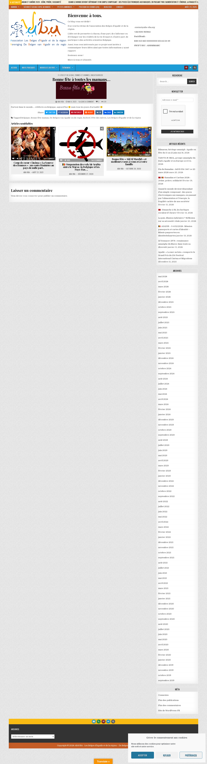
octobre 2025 (164, 307)
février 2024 (164, 409)
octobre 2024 (164, 368)
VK (100, 112)
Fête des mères (98, 118)
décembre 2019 (165, 665)
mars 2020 (163, 650)
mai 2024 (162, 394)
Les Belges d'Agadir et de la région (124, 118)
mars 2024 (163, 404)
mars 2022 (163, 527)
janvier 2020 (164, 660)
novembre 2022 (166, 486)
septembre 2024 (166, 373)
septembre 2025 (166, 312)
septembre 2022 (166, 496)
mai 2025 (162, 332)
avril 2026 (163, 281)
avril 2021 (163, 583)
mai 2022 (162, 517)
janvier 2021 (164, 598)
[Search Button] (195, 67)
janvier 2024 (164, 414)
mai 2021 (162, 578)
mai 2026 (162, 276)
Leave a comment (87, 102)
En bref (86, 118)
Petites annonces (64, 6)
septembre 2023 (166, 435)
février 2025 (164, 348)
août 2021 (163, 563)
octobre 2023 (164, 430)
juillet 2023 (163, 445)
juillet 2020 (163, 629)
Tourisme (82, 140)
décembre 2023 (166, 419)
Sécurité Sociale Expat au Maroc (37, 6)
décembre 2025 (166, 302)
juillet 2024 (163, 384)
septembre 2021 (166, 557)
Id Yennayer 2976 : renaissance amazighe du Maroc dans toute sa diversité (174, 244)
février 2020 (164, 655)
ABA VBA (61, 102)
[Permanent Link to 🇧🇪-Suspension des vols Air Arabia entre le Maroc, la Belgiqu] (81, 144)
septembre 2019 (166, 680)
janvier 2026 (164, 297)
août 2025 (163, 317)
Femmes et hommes (82, 75)
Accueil (14, 67)
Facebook (64, 112)
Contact (120, 6)
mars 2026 (163, 286)
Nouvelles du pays (47, 67)
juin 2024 (162, 389)
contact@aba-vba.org (145, 27)
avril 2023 (163, 460)
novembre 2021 (166, 547)
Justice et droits (29, 143)
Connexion (163, 695)
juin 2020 (162, 634)
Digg (109, 112)
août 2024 (163, 379)
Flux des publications (168, 700)
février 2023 (164, 471)
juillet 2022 (163, 506)
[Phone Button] (99, 721)
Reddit (90, 112)
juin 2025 (162, 327)
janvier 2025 (164, 353)
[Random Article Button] (186, 67)
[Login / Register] (190, 67)
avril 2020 (163, 644)
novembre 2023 (166, 425)
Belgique (25, 118)
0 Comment (50, 158)
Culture (50, 134)
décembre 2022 (166, 481)
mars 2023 (163, 465)
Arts (17, 134)
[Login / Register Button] (108, 721)
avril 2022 (163, 522)
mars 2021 (163, 588)
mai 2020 (162, 639)
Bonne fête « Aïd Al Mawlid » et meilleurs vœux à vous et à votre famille (129, 161)
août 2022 (163, 501)
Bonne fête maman (40, 118)
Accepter (142, 755)
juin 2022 (162, 511)
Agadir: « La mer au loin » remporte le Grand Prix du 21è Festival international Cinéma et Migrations (176, 255)
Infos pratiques (28, 67)
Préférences (191, 755)
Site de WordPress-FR (169, 710)
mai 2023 (162, 455)
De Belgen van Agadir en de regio (66, 118)
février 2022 (164, 532)
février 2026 (164, 292)
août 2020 (163, 624)
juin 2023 (162, 450)
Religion (130, 137)
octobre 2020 (165, 614)
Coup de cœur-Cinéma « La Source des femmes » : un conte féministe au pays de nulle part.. (33, 165)
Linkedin (120, 112)
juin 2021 (162, 573)
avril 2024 (163, 399)
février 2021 (164, 593)
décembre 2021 (165, 542)
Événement (66, 67)
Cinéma (39, 134)
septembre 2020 (166, 619)
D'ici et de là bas (67, 75)
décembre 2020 (166, 604)
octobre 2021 (164, 552)
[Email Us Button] (94, 721)
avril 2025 (163, 338)
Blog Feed (108, 6)
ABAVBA (14, 6)
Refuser (167, 755)
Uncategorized (97, 75)
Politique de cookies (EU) (89, 6)
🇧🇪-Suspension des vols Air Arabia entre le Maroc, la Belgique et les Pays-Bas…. (81, 167)
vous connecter (30, 196)
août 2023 (163, 440)
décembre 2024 (166, 358)
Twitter (51, 112)
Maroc (45, 143)
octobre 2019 (164, 675)
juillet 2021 (163, 568)
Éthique (44, 137)
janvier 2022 (164, 537)
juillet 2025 (163, 322)
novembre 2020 (166, 609)
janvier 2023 (164, 476)
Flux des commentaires (169, 705)
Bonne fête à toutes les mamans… (81, 79)
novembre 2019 (166, 670)
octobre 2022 (164, 491)
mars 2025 (163, 343)
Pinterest (77, 112)
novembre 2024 (166, 363)
